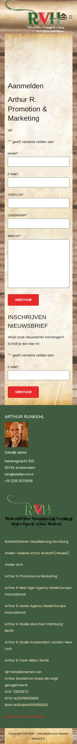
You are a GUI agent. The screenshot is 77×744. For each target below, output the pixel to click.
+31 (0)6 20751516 (19, 481)
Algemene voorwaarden (24, 716)
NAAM (13, 153)
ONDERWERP (17, 215)
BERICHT (14, 236)
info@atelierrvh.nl (19, 474)
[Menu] (70, 17)
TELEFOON (16, 194)
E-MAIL (13, 174)
